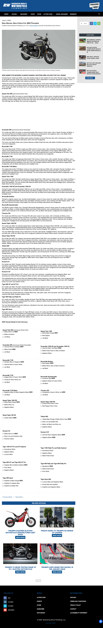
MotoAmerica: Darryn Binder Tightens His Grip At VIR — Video (94, 41)
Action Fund (48, 14)
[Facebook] (91, 23)
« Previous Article (7, 497)
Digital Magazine (62, 14)
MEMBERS (73, 14)
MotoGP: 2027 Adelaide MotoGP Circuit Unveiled (94, 64)
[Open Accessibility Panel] (101, 621)
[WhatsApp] (98, 23)
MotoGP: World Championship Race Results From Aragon (93, 72)
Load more (89, 78)
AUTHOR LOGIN (50, 623)
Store (39, 14)
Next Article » (19, 497)
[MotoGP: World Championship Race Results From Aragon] (82, 71)
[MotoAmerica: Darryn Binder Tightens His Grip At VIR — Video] (82, 41)
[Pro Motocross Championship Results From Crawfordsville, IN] (82, 48)
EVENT (33, 14)
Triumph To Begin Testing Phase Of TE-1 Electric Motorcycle (20, 568)
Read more (20, 537)
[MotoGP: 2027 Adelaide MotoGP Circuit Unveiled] (82, 64)
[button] (99, 14)
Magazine (23, 14)
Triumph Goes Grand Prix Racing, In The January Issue (57, 568)
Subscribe (30, 609)
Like (32, 597)
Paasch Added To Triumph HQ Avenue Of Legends (57, 532)
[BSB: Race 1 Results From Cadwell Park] (82, 57)
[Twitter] (95, 23)
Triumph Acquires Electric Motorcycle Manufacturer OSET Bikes (20, 532)
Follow (31, 601)
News (6, 14)
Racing (14, 14)
